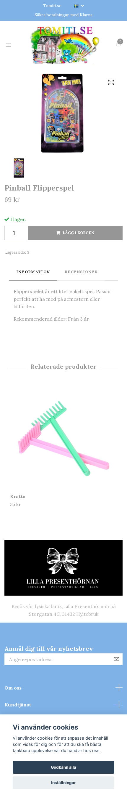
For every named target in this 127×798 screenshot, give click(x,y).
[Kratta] (63, 480)
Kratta (17, 537)
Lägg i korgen (78, 273)
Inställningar (63, 782)
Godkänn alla (63, 767)
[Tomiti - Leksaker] (63, 65)
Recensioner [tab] (81, 312)
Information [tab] (33, 312)
